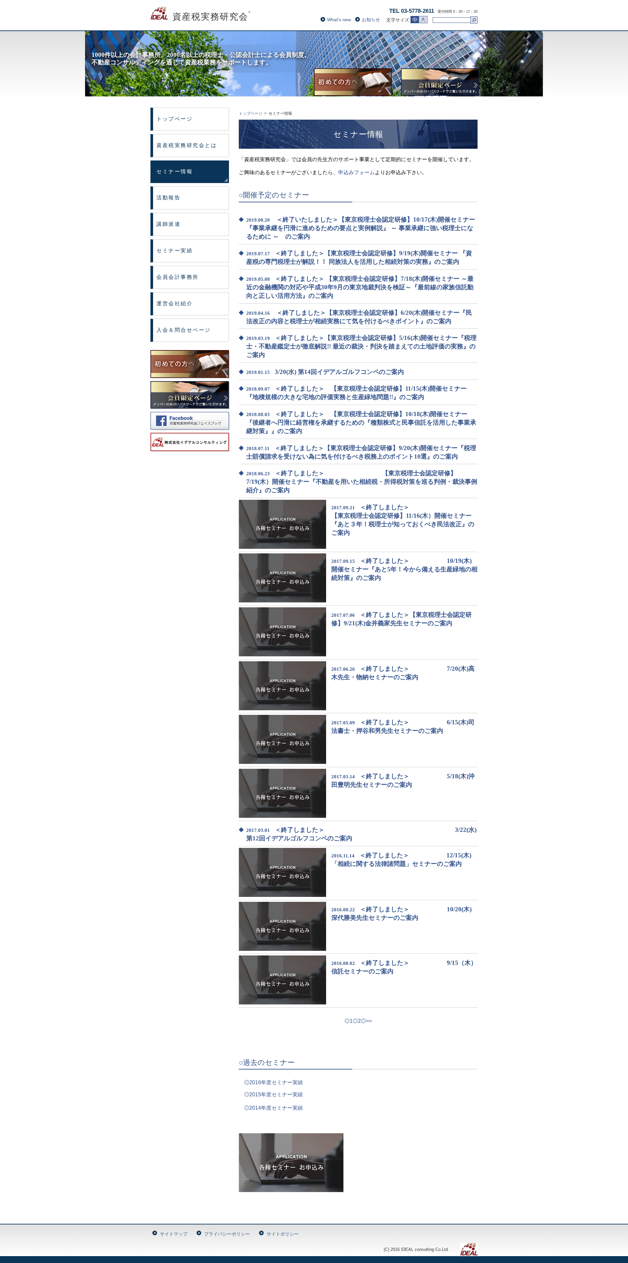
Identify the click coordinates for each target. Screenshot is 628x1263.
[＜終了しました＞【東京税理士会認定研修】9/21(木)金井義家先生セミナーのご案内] (282, 654)
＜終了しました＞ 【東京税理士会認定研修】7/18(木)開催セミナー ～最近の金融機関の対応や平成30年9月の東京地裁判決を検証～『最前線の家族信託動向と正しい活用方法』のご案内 (360, 287)
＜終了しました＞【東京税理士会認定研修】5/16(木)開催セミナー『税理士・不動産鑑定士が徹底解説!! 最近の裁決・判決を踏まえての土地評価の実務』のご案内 (361, 346)
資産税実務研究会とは (186, 145)
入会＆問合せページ (183, 330)
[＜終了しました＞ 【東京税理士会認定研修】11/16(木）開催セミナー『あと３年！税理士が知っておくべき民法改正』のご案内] (282, 547)
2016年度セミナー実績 (276, 1082)
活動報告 (168, 197)
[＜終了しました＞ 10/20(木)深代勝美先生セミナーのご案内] (282, 949)
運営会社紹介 (174, 303)
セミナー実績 (174, 250)
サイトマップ (173, 1234)
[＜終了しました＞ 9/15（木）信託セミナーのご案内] (282, 1002)
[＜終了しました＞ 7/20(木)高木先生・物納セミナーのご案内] (282, 708)
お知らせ (371, 19)
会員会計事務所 (177, 277)
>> (369, 1021)
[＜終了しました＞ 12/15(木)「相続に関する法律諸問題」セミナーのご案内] (282, 895)
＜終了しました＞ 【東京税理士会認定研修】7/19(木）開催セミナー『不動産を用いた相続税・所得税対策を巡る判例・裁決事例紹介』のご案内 (361, 482)
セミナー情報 (174, 171)
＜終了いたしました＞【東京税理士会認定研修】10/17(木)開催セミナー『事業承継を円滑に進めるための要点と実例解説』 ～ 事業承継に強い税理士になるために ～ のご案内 (360, 228)
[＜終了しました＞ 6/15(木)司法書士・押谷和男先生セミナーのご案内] (282, 762)
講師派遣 (168, 224)
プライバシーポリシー (227, 1234)
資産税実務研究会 (200, 17)
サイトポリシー (283, 1234)
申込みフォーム (356, 172)
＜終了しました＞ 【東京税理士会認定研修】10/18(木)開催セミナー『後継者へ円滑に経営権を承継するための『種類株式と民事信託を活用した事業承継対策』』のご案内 (361, 422)
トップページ (174, 119)
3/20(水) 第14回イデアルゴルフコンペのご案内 (339, 371)
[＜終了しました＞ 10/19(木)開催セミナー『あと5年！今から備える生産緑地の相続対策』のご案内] (282, 600)
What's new (339, 19)
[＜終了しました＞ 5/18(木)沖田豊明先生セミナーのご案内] (282, 816)
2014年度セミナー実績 (276, 1108)
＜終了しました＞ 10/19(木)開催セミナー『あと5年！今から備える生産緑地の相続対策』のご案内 (404, 569)
